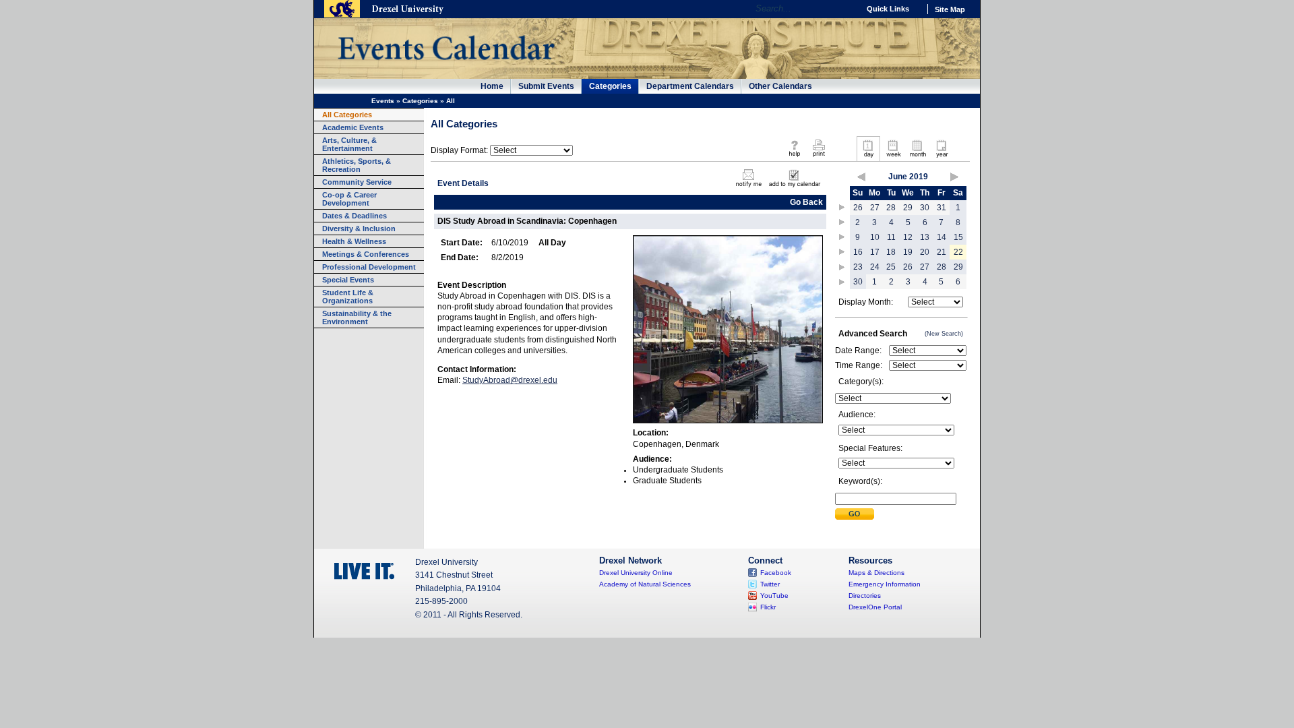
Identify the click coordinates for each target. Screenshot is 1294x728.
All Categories (347, 115)
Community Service (357, 182)
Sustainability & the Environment (357, 317)
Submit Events (546, 86)
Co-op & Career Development (349, 199)
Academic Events (352, 127)
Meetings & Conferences (365, 254)
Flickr (768, 607)
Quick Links (888, 9)
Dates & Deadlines (354, 216)
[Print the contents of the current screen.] (818, 158)
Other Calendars (780, 86)
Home (492, 86)
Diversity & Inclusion (359, 228)
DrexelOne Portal (875, 607)
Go (845, 9)
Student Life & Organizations (347, 297)
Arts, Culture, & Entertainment (349, 144)
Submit (854, 514)
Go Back (806, 202)
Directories (865, 595)
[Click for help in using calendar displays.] (794, 158)
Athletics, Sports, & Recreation (356, 165)
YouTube (774, 595)
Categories (610, 86)
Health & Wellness (354, 241)
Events (382, 100)
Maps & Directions (876, 572)
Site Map (950, 9)
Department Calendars (690, 86)
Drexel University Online (636, 572)
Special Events (348, 280)
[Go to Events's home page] (446, 67)
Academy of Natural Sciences (645, 584)
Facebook (775, 572)
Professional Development (369, 267)
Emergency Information (885, 584)
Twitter (770, 584)
